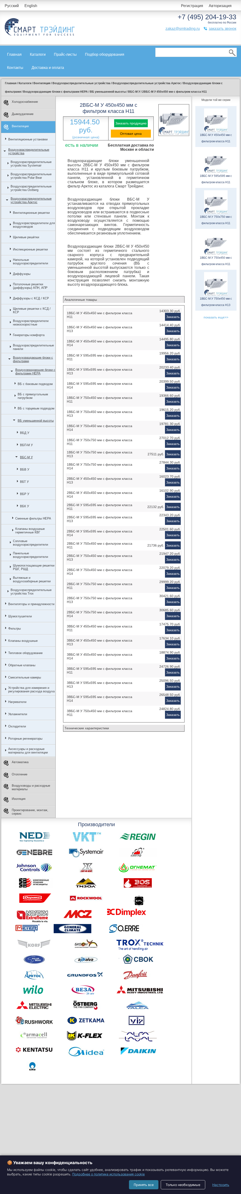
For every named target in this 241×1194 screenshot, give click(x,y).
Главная (14, 54)
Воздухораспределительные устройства (28, 151)
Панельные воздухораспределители (30, 555)
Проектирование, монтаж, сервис (30, 811)
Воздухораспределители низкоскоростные (30, 322)
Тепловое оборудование (25, 653)
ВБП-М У (26, 445)
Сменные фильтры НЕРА (33, 518)
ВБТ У (24, 482)
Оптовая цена (131, 133)
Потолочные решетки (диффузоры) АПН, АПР (30, 286)
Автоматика (20, 762)
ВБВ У (24, 469)
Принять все (144, 1185)
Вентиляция (20, 126)
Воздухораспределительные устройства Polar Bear (31, 175)
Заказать (173, 317)
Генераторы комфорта (28, 335)
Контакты (15, 68)
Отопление (19, 774)
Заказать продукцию (131, 123)
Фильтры (14, 628)
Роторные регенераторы (25, 738)
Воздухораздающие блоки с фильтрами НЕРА (35, 371)
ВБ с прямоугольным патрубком (33, 396)
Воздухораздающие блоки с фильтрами (33, 359)
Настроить (220, 1185)
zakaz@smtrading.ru (182, 29)
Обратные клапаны (21, 665)
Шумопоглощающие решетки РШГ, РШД (33, 567)
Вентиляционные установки (28, 139)
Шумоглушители (20, 616)
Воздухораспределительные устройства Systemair (31, 163)
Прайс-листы (65, 54)
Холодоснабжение (25, 101)
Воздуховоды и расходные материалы (31, 787)
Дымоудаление (22, 114)
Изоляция (18, 799)
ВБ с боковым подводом (35, 384)
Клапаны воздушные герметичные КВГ (30, 530)
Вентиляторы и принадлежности (31, 604)
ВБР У (24, 494)
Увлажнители (17, 714)
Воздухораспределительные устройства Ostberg (31, 188)
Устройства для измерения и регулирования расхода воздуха (31, 689)
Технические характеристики (86, 728)
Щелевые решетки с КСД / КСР (32, 310)
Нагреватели (17, 702)
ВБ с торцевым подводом (36, 408)
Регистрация (192, 6)
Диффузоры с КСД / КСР (31, 298)
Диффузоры (21, 274)
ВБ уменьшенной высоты (36, 420)
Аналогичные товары (80, 299)
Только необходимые (183, 1185)
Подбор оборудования (104, 54)
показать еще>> (216, 317)
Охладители (17, 726)
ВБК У (24, 506)
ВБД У (24, 433)
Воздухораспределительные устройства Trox (31, 591)
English (30, 6)
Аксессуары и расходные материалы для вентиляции (28, 750)
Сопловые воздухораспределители (30, 542)
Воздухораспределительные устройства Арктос (31, 200)
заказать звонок (222, 29)
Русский (12, 6)
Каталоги (38, 54)
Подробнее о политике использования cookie (108, 1174)
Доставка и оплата (48, 68)
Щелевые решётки (26, 237)
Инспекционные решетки (30, 249)
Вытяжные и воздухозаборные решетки (32, 579)
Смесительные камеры (24, 677)
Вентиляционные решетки (31, 212)
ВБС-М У (26, 457)
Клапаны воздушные (23, 641)
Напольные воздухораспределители (30, 261)
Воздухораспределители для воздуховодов (34, 224)
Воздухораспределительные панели (33, 347)
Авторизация (220, 6)
